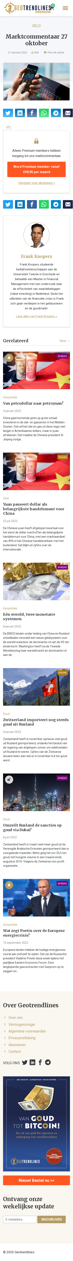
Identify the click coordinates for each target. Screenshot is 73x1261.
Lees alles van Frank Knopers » (36, 316)
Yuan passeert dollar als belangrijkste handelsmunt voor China (33, 509)
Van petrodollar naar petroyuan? (33, 403)
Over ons (16, 1018)
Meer (63, 340)
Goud (6, 713)
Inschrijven (51, 1219)
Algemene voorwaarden (27, 1031)
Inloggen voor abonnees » (36, 183)
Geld (36, 26)
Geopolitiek (10, 397)
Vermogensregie (22, 1025)
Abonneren (17, 1045)
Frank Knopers (36, 256)
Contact (15, 1052)
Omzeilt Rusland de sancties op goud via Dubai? (32, 827)
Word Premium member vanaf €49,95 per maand (36, 169)
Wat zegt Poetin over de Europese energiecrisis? (34, 933)
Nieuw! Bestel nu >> (36, 1180)
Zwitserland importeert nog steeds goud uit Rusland (36, 722)
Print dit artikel (55, 52)
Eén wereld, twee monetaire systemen (29, 616)
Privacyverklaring (22, 1038)
